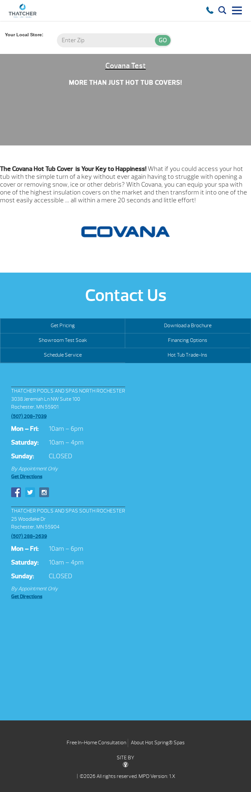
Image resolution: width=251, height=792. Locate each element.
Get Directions (26, 476)
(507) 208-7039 (29, 416)
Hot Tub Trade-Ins (187, 355)
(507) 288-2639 (29, 536)
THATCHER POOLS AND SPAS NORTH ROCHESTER (68, 391)
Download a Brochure (187, 325)
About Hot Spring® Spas (158, 742)
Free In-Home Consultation (96, 742)
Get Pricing (63, 325)
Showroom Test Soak (63, 340)
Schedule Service (63, 355)
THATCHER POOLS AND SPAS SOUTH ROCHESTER (68, 511)
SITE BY (125, 757)
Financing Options (187, 340)
